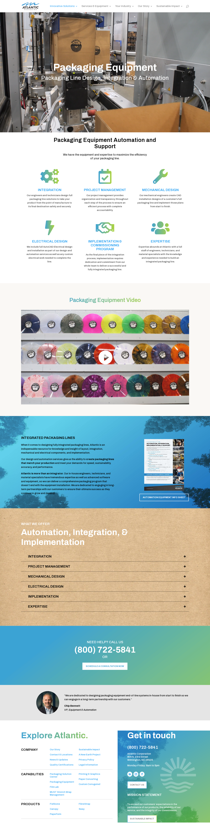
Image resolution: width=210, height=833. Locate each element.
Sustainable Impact (168, 6)
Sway (82, 809)
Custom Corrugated (89, 784)
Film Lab (54, 787)
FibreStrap (84, 804)
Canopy (54, 809)
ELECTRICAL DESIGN (49, 241)
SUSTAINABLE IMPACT (142, 819)
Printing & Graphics (89, 774)
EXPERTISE (160, 241)
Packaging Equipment (62, 782)
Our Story (143, 6)
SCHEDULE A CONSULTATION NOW (105, 666)
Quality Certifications (61, 765)
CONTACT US (137, 785)
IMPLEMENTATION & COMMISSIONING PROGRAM (105, 245)
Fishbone (55, 804)
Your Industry (123, 6)
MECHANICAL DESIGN (160, 190)
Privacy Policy (86, 759)
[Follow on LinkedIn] (129, 774)
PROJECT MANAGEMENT (105, 190)
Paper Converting (88, 779)
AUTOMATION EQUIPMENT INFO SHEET (164, 497)
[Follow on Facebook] (142, 774)
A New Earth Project (89, 754)
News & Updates (59, 759)
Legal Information (88, 765)
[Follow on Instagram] (135, 774)
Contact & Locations (61, 754)
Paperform (55, 814)
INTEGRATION (49, 190)
